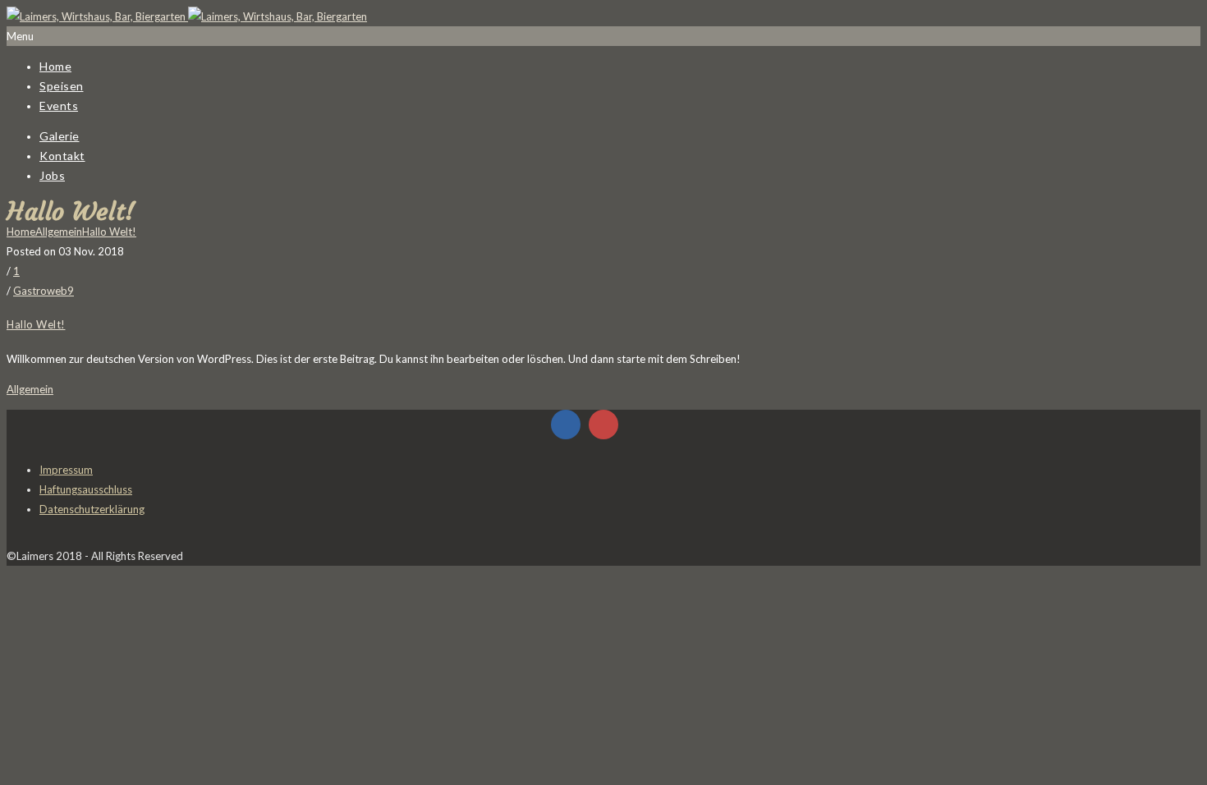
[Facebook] (566, 424)
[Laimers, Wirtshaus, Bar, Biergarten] (187, 16)
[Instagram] (641, 424)
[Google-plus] (603, 424)
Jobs (52, 175)
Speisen (61, 86)
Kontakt (62, 156)
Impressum (66, 469)
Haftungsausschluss (85, 489)
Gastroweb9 (43, 290)
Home (55, 66)
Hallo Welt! (109, 231)
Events (58, 105)
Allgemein (58, 231)
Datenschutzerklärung (92, 509)
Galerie (59, 136)
